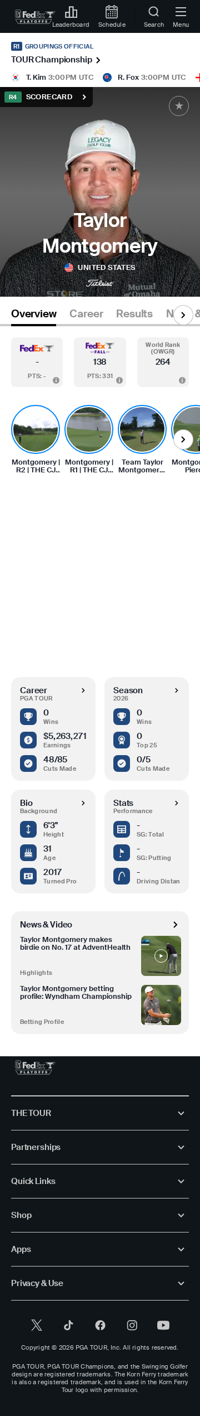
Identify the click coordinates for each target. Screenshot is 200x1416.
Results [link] (134, 314)
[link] (35, 17)
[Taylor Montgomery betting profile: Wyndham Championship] (161, 1005)
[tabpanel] (100, 680)
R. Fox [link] (128, 77)
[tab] (33, 316)
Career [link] (86, 314)
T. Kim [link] (36, 77)
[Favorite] (179, 106)
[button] (37, 362)
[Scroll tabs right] (183, 315)
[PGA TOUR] (35, 1067)
